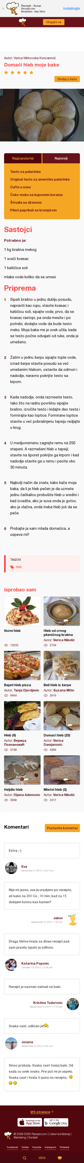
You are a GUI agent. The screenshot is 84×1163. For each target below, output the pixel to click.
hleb (19, 567)
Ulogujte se (53, 22)
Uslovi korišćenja (59, 1134)
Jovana (27, 1042)
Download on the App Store (30, 1122)
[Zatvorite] (3, 8)
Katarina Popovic (35, 963)
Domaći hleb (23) (62, 726)
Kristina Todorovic (48, 1003)
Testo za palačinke (25, 171)
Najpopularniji (23, 158)
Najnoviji (61, 158)
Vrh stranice (40, 1112)
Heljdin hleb (22, 778)
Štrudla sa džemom (26, 202)
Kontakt (33, 1137)
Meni (42, 1158)
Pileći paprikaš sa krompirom (33, 210)
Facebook (12, 1147)
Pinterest (64, 1147)
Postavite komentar (62, 828)
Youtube (36, 1147)
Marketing (20, 1137)
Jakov (58, 918)
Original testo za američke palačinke (40, 179)
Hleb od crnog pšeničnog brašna (62, 622)
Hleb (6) (22, 726)
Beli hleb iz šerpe (62, 674)
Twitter (25, 1147)
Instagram (50, 1147)
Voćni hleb (22, 622)
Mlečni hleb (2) (62, 778)
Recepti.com (8, 1136)
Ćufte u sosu (20, 187)
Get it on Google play (56, 1122)
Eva (24, 866)
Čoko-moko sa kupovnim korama (36, 195)
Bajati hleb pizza (22, 674)
